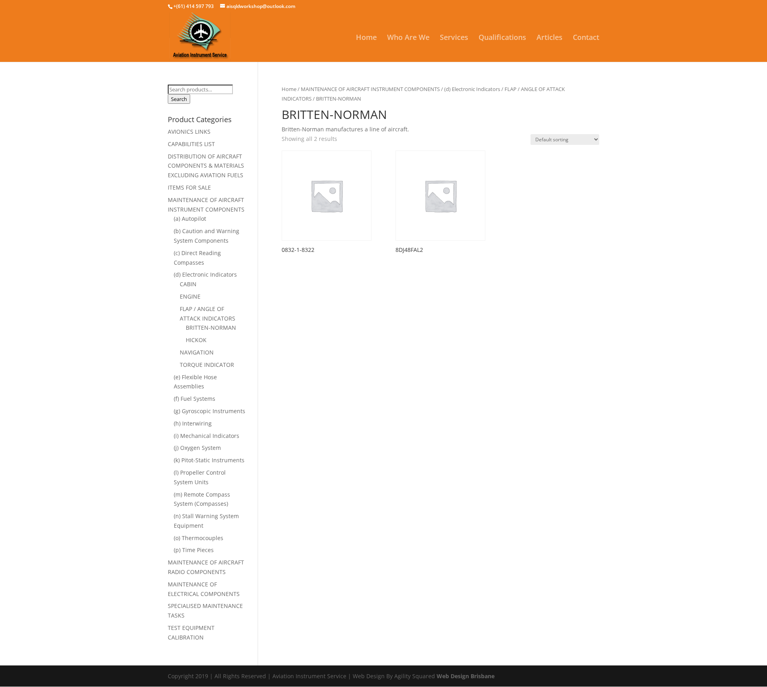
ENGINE (190, 296)
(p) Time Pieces (194, 550)
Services (454, 38)
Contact (586, 38)
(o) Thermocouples (198, 538)
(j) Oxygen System (197, 447)
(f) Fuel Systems (194, 398)
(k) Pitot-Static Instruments (209, 460)
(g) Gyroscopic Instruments (209, 411)
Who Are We (408, 38)
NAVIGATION (197, 352)
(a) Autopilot (190, 218)
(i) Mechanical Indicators (206, 436)
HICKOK (196, 340)
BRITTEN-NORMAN (211, 327)
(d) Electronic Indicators (472, 89)
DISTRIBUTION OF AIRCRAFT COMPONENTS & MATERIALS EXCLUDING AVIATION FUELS (206, 165)
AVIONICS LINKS (189, 131)
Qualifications (502, 38)
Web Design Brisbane (466, 676)
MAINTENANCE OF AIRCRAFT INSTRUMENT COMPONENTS (370, 89)
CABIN (188, 284)
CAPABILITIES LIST (191, 144)
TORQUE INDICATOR (207, 364)
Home (366, 38)
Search (179, 99)
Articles (549, 38)
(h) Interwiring (193, 423)
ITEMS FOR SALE (189, 187)
